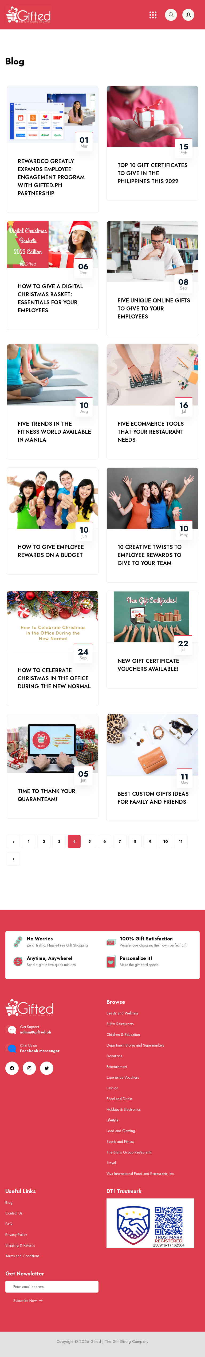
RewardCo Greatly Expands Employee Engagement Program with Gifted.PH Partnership (51, 177)
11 (181, 841)
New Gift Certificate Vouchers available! (148, 665)
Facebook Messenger (40, 1051)
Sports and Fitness (120, 1141)
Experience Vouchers (123, 1077)
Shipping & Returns (20, 1245)
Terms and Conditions (22, 1256)
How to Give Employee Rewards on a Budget (51, 551)
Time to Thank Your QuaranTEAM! (46, 795)
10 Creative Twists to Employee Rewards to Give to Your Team (149, 555)
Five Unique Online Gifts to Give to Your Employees (153, 309)
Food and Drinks (119, 1098)
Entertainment (117, 1066)
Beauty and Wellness (122, 1013)
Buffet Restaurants (120, 1024)
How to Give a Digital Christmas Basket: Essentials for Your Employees (50, 298)
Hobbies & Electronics (123, 1109)
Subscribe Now (25, 1300)
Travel (111, 1163)
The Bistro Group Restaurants (129, 1152)
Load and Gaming (121, 1130)
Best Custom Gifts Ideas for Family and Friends (152, 798)
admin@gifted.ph (35, 1032)
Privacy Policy (16, 1234)
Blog (9, 1202)
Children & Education (123, 1034)
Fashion (112, 1088)
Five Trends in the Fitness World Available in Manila (54, 432)
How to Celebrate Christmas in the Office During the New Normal (54, 678)
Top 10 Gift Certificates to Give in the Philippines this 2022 (152, 173)
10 (165, 841)
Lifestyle (112, 1120)
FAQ (9, 1224)
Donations (114, 1056)
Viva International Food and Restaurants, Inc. (141, 1173)
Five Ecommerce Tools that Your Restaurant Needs (150, 432)
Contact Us (13, 1213)
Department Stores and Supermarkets (135, 1045)
